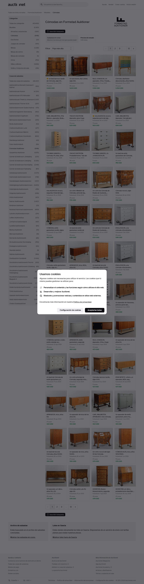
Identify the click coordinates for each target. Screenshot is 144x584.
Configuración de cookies (70, 310)
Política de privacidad (82, 302)
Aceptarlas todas (95, 310)
